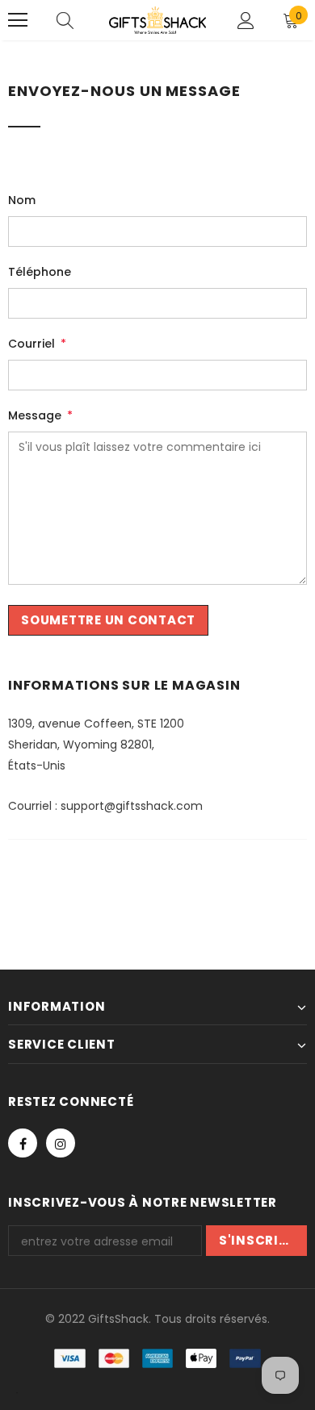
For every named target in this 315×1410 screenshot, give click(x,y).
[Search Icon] (65, 20)
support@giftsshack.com (132, 806)
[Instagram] (60, 1143)
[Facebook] (22, 1143)
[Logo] (157, 20)
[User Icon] (245, 20)
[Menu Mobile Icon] (17, 20)
